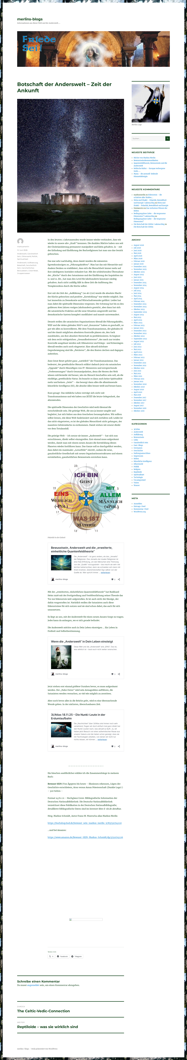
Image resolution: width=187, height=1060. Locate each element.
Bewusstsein (139, 437)
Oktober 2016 (139, 411)
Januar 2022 (138, 360)
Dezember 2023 (140, 304)
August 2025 (139, 275)
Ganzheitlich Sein (141, 443)
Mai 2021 (137, 373)
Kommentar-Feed (141, 509)
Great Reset (33, 271)
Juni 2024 (137, 293)
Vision (136, 483)
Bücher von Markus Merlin (144, 158)
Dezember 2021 (140, 363)
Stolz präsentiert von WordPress (44, 1049)
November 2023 (140, 307)
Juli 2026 (137, 248)
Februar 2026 (139, 261)
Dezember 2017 (140, 397)
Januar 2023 (138, 328)
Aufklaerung (32, 263)
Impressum (138, 456)
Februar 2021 (139, 379)
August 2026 (139, 245)
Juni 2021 (137, 371)
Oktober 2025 (139, 272)
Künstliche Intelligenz (143, 461)
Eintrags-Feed (139, 506)
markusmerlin (23, 247)
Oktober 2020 (139, 387)
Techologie (138, 477)
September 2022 (140, 339)
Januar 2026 (139, 264)
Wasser (137, 485)
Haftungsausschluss (142, 453)
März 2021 (138, 376)
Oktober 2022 (139, 336)
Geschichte (138, 451)
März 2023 (138, 323)
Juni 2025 (137, 277)
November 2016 (140, 408)
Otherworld (26, 256)
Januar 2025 (138, 280)
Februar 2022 (139, 357)
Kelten (136, 459)
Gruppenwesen (23, 273)
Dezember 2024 (140, 283)
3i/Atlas (137, 429)
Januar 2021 (138, 381)
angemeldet (33, 985)
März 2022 (138, 355)
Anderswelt (22, 254)
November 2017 (140, 400)
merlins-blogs (30, 19)
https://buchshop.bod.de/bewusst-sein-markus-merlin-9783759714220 (85, 823)
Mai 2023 (137, 317)
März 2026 (138, 258)
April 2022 (138, 352)
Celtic (136, 440)
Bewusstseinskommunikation (146, 160)
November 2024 (140, 285)
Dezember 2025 (140, 267)
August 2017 (139, 406)
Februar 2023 (139, 325)
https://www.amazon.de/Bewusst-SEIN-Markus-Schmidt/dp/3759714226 (85, 837)
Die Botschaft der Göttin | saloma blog (149, 224)
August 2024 (139, 288)
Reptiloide (138, 472)
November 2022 (140, 333)
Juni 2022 (137, 347)
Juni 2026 (138, 250)
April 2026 (138, 256)
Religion (137, 469)
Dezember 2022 (140, 331)
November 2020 (140, 384)
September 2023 (140, 312)
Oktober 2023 (139, 309)
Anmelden (138, 504)
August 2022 (139, 341)
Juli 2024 (137, 291)
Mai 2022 (137, 349)
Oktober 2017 (139, 403)
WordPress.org (140, 512)
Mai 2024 (137, 296)
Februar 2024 (139, 301)
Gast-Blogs (138, 445)
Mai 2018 (137, 395)
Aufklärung (138, 435)
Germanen (138, 448)
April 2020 (138, 392)
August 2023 (139, 315)
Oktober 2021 (139, 368)
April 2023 (138, 320)
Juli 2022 (137, 344)
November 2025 (140, 269)
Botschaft (21, 265)
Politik (34, 256)
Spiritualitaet (22, 259)
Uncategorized (140, 480)
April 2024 (138, 299)
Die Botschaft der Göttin (143, 227)
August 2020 (139, 389)
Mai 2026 (137, 253)
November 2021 (140, 365)
